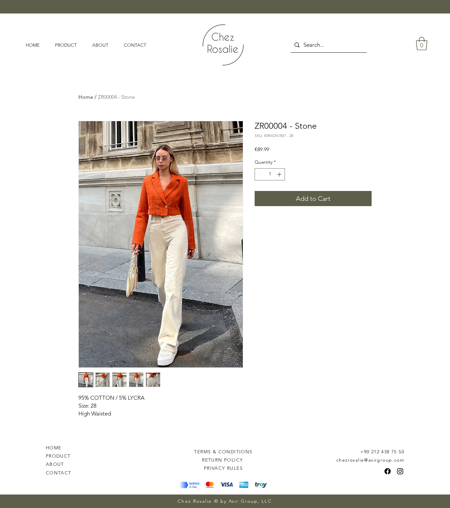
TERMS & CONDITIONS (223, 452)
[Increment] (280, 174)
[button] (421, 43)
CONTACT (58, 473)
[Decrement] (260, 174)
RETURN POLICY (223, 460)
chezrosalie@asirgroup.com (370, 460)
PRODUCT (58, 456)
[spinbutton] (270, 174)
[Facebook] (387, 471)
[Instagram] (400, 471)
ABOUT (55, 464)
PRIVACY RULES (223, 468)
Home (85, 97)
